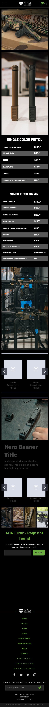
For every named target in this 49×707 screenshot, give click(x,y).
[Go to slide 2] (45, 371)
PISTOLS (24, 623)
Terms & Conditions (24, 663)
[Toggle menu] (7, 4)
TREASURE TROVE (24, 643)
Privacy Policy (24, 658)
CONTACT (24, 653)
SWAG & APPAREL (24, 638)
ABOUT (24, 648)
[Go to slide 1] (4, 371)
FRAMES (24, 633)
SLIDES (24, 628)
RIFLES (24, 618)
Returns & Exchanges (24, 668)
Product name (13, 385)
